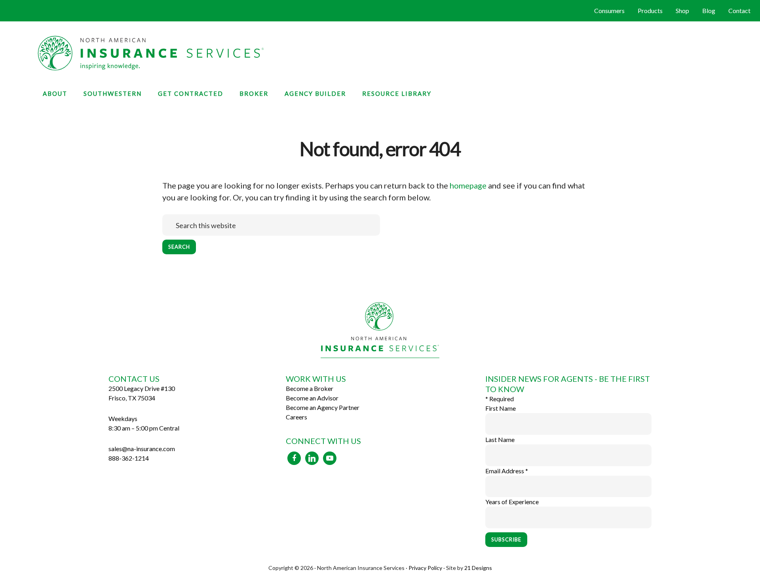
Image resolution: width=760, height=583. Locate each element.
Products (650, 10)
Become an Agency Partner (322, 407)
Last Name (500, 439)
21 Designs (478, 567)
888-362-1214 (128, 458)
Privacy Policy (425, 567)
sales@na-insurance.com (141, 448)
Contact (739, 10)
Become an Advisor (312, 398)
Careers (296, 417)
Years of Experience (512, 501)
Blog (708, 10)
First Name (500, 408)
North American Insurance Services (380, 53)
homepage (468, 185)
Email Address (506, 470)
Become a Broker (309, 388)
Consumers (609, 10)
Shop (682, 10)
